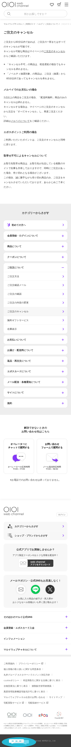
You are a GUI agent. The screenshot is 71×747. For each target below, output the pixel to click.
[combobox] (35, 13)
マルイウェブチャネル (13, 24)
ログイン (62, 514)
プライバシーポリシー (29, 663)
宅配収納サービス (37, 702)
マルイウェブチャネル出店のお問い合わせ (24, 697)
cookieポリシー (11, 680)
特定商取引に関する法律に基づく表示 (41, 680)
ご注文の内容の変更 (18, 302)
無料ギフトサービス (18, 320)
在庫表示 (12, 328)
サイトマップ (55, 697)
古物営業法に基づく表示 (16, 686)
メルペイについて (20, 120)
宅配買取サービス (12, 702)
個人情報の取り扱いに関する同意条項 (22, 669)
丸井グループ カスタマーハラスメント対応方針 (27, 674)
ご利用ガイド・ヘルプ (33, 24)
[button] (35, 235)
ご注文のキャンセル (54, 51)
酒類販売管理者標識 (41, 686)
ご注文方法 (13, 276)
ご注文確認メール (16, 284)
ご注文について (51, 24)
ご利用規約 (9, 663)
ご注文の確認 (14, 293)
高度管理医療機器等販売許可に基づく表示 (24, 691)
